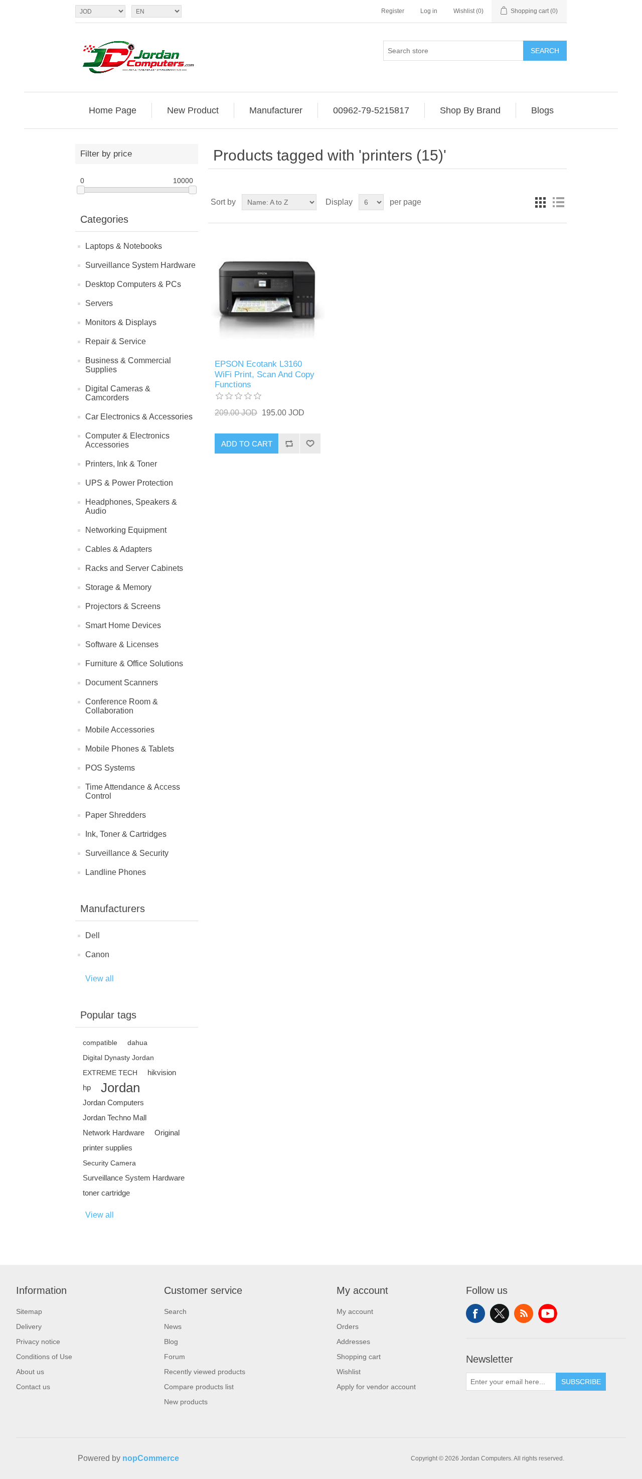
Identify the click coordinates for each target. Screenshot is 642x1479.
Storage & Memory (118, 587)
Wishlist (349, 1372)
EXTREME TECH (110, 1073)
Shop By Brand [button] (470, 110)
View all (99, 978)
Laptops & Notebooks (123, 246)
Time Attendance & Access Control (132, 791)
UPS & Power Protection (129, 483)
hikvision (161, 1072)
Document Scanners (121, 682)
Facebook (475, 1313)
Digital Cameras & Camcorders (117, 393)
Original (167, 1132)
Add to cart (246, 443)
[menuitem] (113, 110)
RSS (523, 1313)
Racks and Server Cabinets (134, 568)
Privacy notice (38, 1342)
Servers (99, 303)
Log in (428, 11)
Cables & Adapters (118, 549)
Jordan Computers (113, 1102)
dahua (137, 1043)
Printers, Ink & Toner (121, 464)
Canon (97, 954)
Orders (348, 1326)
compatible (100, 1043)
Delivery (29, 1326)
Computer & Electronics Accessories (127, 440)
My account (355, 1311)
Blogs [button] (542, 110)
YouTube (547, 1313)
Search (545, 51)
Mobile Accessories (119, 729)
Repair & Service (115, 341)
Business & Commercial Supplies (128, 365)
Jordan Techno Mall (114, 1117)
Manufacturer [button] (275, 110)
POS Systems (110, 768)
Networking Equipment (126, 530)
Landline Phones (115, 872)
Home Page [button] (112, 110)
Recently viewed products (204, 1372)
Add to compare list (288, 443)
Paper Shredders (115, 815)
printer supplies (107, 1147)
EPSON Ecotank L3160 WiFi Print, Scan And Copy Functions (264, 374)
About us (30, 1372)
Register (392, 11)
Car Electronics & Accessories (139, 416)
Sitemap (29, 1311)
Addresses (353, 1342)
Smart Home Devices (123, 625)
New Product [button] (193, 110)
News (173, 1326)
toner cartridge (106, 1193)
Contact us (33, 1387)
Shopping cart (359, 1357)
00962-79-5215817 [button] (371, 110)
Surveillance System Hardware (140, 265)
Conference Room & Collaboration (121, 706)
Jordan (120, 1088)
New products (186, 1402)
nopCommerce (150, 1458)
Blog (171, 1342)
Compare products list (199, 1387)
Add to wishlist (309, 443)
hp (87, 1087)
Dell (92, 935)
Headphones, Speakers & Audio (131, 506)
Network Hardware (113, 1132)
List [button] (558, 202)
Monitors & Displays (120, 322)
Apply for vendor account (376, 1387)
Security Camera (109, 1163)
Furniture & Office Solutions (134, 663)
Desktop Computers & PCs (133, 284)
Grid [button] (540, 202)
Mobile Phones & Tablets (129, 749)
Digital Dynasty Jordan (118, 1058)
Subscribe (581, 1382)
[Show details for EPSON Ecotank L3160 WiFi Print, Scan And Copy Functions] (268, 291)
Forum (174, 1357)
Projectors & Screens (122, 606)
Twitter (499, 1313)
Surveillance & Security (127, 853)
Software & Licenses (121, 644)
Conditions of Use (44, 1357)
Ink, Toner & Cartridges (126, 834)
